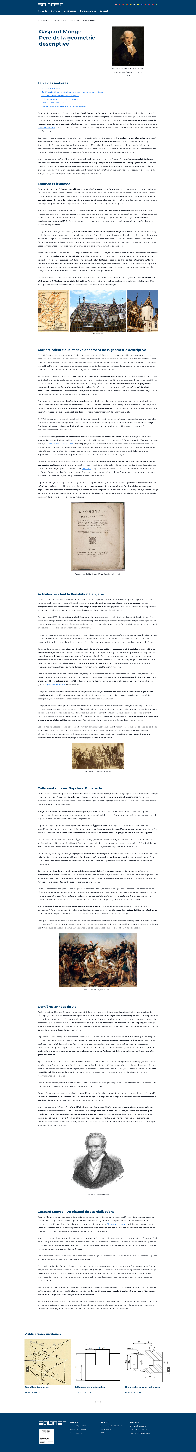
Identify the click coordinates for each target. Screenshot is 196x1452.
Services (55, 11)
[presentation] (47, 1362)
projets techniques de (55, 684)
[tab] (93, 333)
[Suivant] (168, 1369)
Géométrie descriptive (36, 1387)
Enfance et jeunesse (50, 88)
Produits (42, 11)
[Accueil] (38, 20)
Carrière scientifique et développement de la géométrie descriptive (72, 92)
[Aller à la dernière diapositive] (39, 310)
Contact (104, 11)
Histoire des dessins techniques (142, 1387)
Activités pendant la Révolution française (60, 96)
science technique (46, 127)
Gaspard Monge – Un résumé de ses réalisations (63, 106)
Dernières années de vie (52, 103)
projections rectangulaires (61, 444)
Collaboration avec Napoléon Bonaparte (59, 99)
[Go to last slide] (27, 1369)
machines (86, 468)
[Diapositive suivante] (156, 310)
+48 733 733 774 (140, 1429)
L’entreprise (70, 11)
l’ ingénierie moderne (117, 1224)
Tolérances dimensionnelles (90, 1387)
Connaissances (88, 11)
